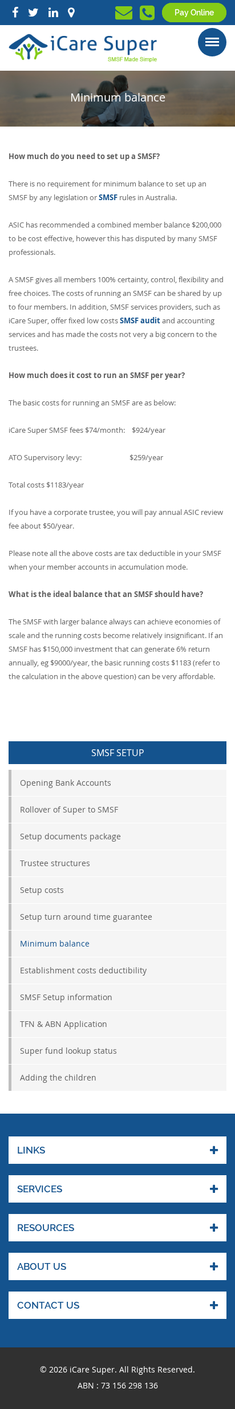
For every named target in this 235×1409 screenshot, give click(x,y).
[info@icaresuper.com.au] (123, 15)
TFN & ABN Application (63, 1023)
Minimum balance (55, 943)
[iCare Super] (83, 47)
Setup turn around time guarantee (86, 916)
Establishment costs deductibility (83, 970)
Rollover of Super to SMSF (69, 809)
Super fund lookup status (68, 1050)
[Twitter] (33, 12)
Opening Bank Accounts (65, 782)
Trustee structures (55, 863)
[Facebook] (15, 12)
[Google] (71, 12)
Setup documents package (70, 836)
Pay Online (194, 12)
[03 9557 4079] (147, 16)
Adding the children (58, 1077)
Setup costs (42, 889)
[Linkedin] (53, 12)
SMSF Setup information (66, 997)
